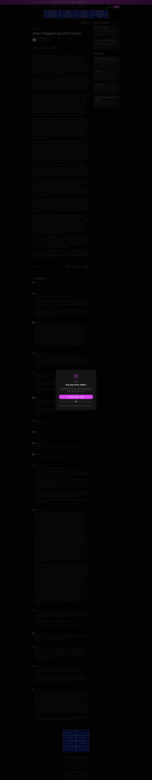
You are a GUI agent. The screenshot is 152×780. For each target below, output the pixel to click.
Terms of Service (78, 405)
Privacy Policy (88, 405)
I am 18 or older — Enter (76, 397)
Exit (76, 401)
